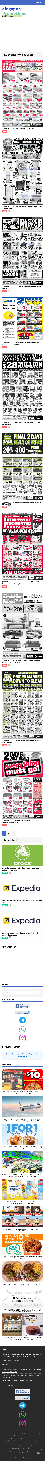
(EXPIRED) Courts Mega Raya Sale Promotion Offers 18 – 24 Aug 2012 (22, 503)
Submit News (7, 1360)
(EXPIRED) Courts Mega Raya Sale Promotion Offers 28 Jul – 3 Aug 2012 (21, 741)
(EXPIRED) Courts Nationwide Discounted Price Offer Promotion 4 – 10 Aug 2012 (21, 662)
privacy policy (14, 1435)
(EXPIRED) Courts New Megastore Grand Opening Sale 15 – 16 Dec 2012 (22, 207)
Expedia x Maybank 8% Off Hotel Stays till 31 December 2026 (22, 901)
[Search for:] (22, 992)
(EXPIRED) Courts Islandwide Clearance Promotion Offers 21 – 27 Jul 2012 (20, 821)
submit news (31, 1435)
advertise (24, 1435)
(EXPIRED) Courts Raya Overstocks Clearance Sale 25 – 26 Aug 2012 (21, 423)
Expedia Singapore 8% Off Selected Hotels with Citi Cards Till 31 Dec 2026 (20, 934)
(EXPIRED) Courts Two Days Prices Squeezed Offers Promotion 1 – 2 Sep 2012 (20, 343)
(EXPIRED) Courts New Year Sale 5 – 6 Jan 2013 (18, 129)
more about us (30, 1356)
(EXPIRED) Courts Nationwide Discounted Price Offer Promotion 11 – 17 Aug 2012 (21, 583)
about (19, 1435)
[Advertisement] (22, 35)
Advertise (16, 1360)
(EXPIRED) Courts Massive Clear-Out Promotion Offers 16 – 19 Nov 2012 (21, 287)
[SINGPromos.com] (22, 12)
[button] (39, 2)
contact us (38, 1435)
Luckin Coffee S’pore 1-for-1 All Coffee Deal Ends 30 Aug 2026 (20, 1381)
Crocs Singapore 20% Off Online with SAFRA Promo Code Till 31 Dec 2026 (20, 869)
